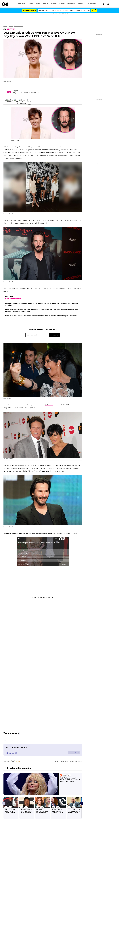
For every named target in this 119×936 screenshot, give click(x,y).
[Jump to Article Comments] (4, 100)
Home (5, 26)
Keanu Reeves (18, 26)
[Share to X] (16, 100)
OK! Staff (16, 90)
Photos (11, 26)
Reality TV (22, 4)
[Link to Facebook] (99, 3)
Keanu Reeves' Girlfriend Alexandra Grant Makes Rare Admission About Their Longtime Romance (41, 316)
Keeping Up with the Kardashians (66, 150)
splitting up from (39, 150)
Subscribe (92, 4)
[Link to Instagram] (103, 3)
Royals (45, 4)
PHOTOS (54, 4)
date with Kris (37, 533)
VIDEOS (62, 4)
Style (38, 4)
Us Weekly (49, 405)
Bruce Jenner (67, 465)
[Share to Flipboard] (22, 100)
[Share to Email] (29, 100)
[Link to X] (108, 3)
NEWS (31, 4)
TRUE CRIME (71, 4)
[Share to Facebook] (9, 100)
